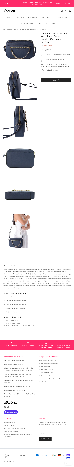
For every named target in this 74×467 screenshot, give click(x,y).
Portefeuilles (32, 17)
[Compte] (61, 11)
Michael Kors (48, 46)
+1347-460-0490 (24, 386)
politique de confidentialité (47, 361)
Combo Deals (46, 17)
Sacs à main (20, 17)
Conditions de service (46, 373)
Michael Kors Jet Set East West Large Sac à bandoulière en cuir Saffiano (26, 29)
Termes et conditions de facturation (50, 379)
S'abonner (45, 439)
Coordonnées (43, 382)
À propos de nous (61, 17)
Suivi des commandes (26, 23)
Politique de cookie (45, 376)
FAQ (39, 23)
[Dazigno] (9, 11)
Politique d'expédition (46, 370)
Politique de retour (45, 367)
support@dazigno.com (18, 377)
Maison (9, 17)
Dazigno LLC (11, 461)
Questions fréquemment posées (14, 428)
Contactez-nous (50, 23)
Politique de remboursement (48, 364)
